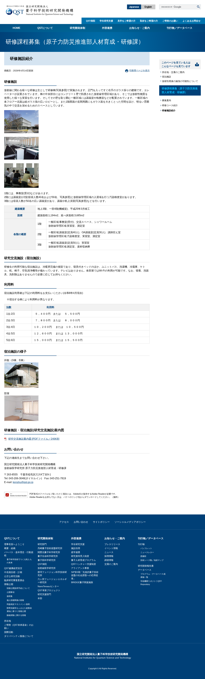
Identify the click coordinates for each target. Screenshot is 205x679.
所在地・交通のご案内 (173, 72)
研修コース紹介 (170, 105)
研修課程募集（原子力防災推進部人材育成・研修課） (180, 90)
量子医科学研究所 (47, 560)
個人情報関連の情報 (15, 600)
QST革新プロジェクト (49, 590)
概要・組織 (9, 548)
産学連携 (75, 552)
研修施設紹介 (169, 110)
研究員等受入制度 (80, 556)
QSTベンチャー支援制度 (83, 564)
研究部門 (42, 544)
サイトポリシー (101, 522)
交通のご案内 (111, 564)
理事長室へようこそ (14, 544)
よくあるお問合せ (192, 21)
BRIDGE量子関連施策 (82, 582)
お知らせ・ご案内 (139, 28)
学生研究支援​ (106, 21)
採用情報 (108, 556)
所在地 (7, 621)
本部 (40, 598)
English (148, 7)
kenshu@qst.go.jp (23, 482)
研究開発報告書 (146, 566)
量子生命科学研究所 (48, 556)
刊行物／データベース (179, 28)
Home (16, 28)
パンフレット (146, 548)
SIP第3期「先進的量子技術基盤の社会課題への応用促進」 (84, 575)
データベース (144, 570)
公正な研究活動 (12, 576)
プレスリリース (112, 544)
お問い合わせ (81, 522)
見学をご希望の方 (126, 21)
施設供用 (75, 548)
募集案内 (166, 100)
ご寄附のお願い (170, 21)
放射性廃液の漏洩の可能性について (180, 81)
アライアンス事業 (80, 568)
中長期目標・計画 (13, 572)
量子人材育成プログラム (83, 560)
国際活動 (8, 632)
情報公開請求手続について (18, 588)
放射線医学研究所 (47, 568)
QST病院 (90, 21)
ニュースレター (147, 552)
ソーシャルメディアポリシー (130, 522)
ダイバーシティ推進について (18, 636)
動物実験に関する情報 (16, 615)
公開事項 (10, 592)
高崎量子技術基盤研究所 (50, 548)
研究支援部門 (44, 594)
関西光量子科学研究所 (49, 552)
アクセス (64, 522)
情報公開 (8, 584)
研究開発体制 (77, 28)
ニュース (108, 552)
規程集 (9, 596)
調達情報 (108, 560)
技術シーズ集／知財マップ (152, 560)
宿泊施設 (166, 76)
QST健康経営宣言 (13, 568)
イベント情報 (111, 548)
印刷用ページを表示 (139, 70)
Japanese (134, 7)
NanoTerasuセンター (48, 586)
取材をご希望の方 (149, 21)
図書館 (143, 556)
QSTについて (45, 28)
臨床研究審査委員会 (14, 580)
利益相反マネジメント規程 (18, 604)
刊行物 (141, 544)
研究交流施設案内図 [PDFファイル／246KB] (33, 438)
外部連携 (107, 28)
